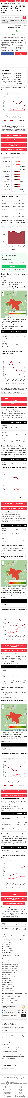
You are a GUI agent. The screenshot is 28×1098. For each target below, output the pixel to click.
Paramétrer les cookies (19, 1077)
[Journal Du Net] (20, 1087)
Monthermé (5, 22)
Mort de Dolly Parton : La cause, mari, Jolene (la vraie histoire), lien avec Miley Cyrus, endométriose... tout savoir (13, 1035)
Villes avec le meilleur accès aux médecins (14, 399)
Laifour (17, 20)
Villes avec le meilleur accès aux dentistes (14, 504)
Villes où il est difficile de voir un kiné (14, 795)
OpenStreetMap (17, 317)
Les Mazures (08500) (7, 951)
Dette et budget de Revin (8, 976)
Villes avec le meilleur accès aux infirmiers (14, 645)
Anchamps (11, 20)
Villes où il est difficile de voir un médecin (14, 404)
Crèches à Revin (6, 980)
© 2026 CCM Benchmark (14, 1080)
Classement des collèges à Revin (10, 966)
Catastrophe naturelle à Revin (10, 964)
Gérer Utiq (6, 1078)
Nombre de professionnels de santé (7, 81)
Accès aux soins (7, 73)
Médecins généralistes (19, 74)
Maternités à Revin (7, 984)
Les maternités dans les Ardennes (14, 903)
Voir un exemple (22, 1010)
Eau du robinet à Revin (8, 988)
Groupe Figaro (21, 1078)
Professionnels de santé (10, 3)
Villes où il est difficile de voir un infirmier (14, 650)
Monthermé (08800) (7, 948)
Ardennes (20, 3)
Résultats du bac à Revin (8, 998)
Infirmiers (18, 79)
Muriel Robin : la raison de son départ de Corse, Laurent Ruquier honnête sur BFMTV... (13, 1029)
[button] (3, 292)
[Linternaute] (7, 1090)
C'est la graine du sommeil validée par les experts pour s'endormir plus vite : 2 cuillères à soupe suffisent (13, 1049)
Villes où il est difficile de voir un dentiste (14, 508)
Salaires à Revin (6, 974)
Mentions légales (13, 1078)
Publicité (17, 1075)
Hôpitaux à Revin (6, 962)
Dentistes (18, 77)
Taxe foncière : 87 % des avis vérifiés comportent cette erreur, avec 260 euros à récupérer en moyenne (13, 1056)
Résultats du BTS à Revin (8, 1002)
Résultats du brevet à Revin (9, 1000)
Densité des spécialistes (6, 76)
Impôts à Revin (6, 978)
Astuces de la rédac (8, 1012)
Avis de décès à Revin (8, 961)
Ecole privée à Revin (7, 982)
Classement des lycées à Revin (10, 968)
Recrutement (23, 1075)
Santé (4, 1010)
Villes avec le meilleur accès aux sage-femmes (15, 893)
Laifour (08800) (6, 945)
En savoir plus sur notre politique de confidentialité (13, 269)
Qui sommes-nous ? (6, 1075)
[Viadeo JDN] (20, 1093)
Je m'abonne (13, 266)
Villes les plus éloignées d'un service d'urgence (14, 144)
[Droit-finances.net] (20, 1090)
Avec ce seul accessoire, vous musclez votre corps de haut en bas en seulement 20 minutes (13, 1042)
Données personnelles (8, 1077)
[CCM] (7, 1087)
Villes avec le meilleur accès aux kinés (15, 791)
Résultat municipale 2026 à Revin (11, 996)
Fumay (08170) (6, 947)
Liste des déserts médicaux (14, 135)
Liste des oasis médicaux (14, 140)
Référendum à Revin (7, 990)
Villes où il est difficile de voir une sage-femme (14, 898)
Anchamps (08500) (7, 943)
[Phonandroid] (20, 1096)
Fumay (22, 20)
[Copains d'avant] (7, 1093)
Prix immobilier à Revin (8, 986)
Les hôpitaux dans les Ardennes (14, 149)
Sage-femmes (19, 83)
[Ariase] (7, 1096)
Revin (3, 959)
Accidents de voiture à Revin (9, 970)
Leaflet (6, 317)
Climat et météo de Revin (8, 972)
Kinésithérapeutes (20, 81)
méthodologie (4, 44)
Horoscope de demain (8, 1068)
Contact (13, 1075)
